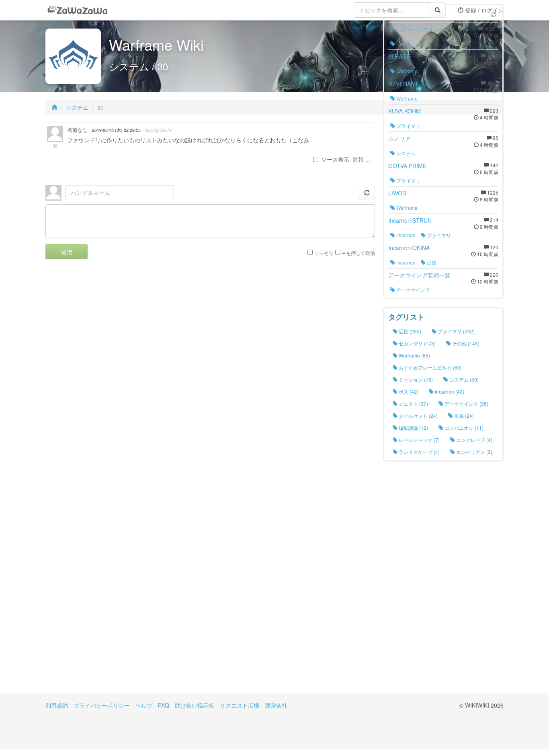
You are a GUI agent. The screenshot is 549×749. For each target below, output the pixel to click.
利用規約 (56, 705)
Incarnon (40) (449, 391)
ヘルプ (143, 705)
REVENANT (403, 84)
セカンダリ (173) (416, 343)
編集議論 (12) (412, 427)
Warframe (406, 71)
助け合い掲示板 (194, 705)
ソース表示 (335, 159)
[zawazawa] (77, 10)
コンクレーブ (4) (473, 439)
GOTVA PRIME (407, 166)
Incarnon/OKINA (409, 248)
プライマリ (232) (455, 331)
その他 (403, 43)
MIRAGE (399, 56)
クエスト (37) (412, 403)
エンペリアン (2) (473, 451)
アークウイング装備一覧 (419, 275)
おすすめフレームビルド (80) (429, 367)
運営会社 (276, 705)
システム (77, 107)
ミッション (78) (415, 379)
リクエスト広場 (239, 705)
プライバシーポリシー (102, 705)
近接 (431, 262)
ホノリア (399, 138)
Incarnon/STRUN (410, 220)
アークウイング (412, 289)
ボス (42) (407, 391)
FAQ (163, 705)
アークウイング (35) (465, 403)
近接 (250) (409, 331)
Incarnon (405, 235)
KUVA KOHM (404, 111)
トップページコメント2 (418, 29)
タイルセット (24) (417, 415)
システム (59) (463, 379)
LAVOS (397, 193)
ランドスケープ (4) (418, 451)
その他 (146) (465, 343)
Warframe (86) (413, 355)
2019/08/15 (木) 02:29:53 (116, 130)
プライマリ (407, 125)
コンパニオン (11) (463, 427)
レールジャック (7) (418, 439)
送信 (66, 252)
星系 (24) (463, 415)
